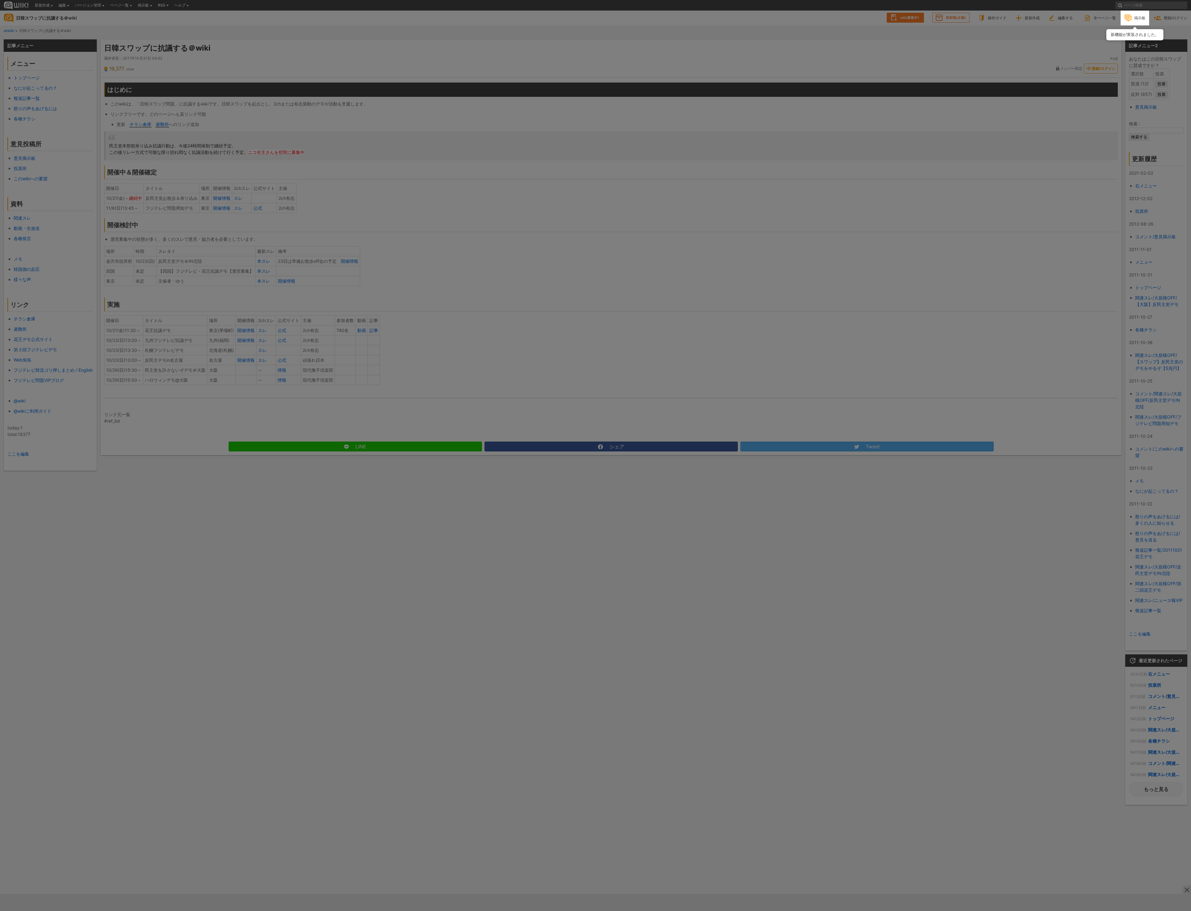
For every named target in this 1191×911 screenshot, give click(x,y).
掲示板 (1139, 18)
